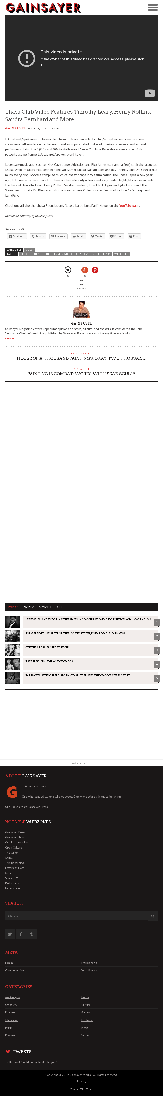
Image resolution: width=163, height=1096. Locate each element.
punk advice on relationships (74, 254)
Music (8, 1028)
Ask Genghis (12, 997)
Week (29, 607)
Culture (86, 1005)
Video (29, 249)
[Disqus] (81, 439)
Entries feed (89, 963)
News (85, 1028)
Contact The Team (81, 1089)
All (59, 607)
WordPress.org (91, 970)
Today (13, 607)
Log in (9, 963)
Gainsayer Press (37, 807)
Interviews (11, 1020)
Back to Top (79, 762)
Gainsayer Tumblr (16, 837)
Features (10, 1012)
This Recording (14, 863)
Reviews (10, 1035)
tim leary (104, 254)
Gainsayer (15, 128)
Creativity (11, 1005)
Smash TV (11, 878)
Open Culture (13, 847)
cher (24, 254)
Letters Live (12, 888)
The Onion (11, 852)
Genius (9, 873)
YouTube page (129, 205)
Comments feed (15, 970)
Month (45, 607)
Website (9, 338)
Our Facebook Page (17, 842)
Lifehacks (87, 1020)
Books (85, 997)
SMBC (9, 858)
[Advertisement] (37, 721)
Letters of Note (14, 868)
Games (86, 1012)
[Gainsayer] (43, 7)
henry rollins (40, 254)
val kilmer (121, 254)
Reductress (12, 883)
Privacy (81, 1081)
